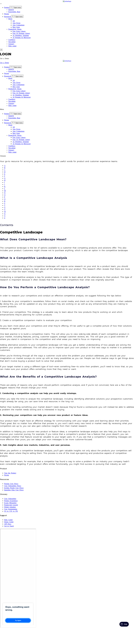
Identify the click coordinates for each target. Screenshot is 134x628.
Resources (7, 16)
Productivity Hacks (14, 29)
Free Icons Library (19, 31)
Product (6, 7)
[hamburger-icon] (1, 3)
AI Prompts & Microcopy (22, 37)
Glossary (11, 44)
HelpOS (11, 10)
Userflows (11, 40)
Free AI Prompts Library (21, 33)
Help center (12, 46)
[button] (4, 58)
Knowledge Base (14, 12)
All (14, 21)
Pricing (6, 14)
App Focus (16, 23)
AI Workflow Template (21, 35)
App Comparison (18, 25)
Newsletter (11, 42)
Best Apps (16, 27)
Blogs (10, 19)
